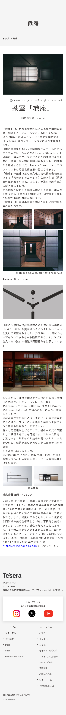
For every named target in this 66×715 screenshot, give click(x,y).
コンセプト (10, 627)
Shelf (7, 650)
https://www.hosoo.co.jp (20, 546)
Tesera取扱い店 (46, 685)
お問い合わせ (45, 673)
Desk (7, 644)
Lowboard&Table (14, 656)
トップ (6, 38)
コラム (42, 644)
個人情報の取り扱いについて (16, 694)
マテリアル (10, 633)
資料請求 (43, 668)
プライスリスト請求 (48, 656)
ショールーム (45, 679)
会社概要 (9, 638)
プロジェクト (45, 627)
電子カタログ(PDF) (48, 650)
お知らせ (43, 633)
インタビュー (45, 638)
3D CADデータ (46, 662)
